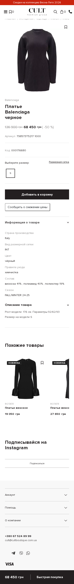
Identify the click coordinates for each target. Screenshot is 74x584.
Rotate (9, 403)
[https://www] (7, 553)
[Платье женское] (25, 378)
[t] (14, 553)
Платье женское (16, 408)
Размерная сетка (59, 162)
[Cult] (37, 12)
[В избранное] (66, 62)
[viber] (21, 553)
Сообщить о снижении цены (27, 207)
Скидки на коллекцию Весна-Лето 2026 (37, 2)
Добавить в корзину (37, 195)
